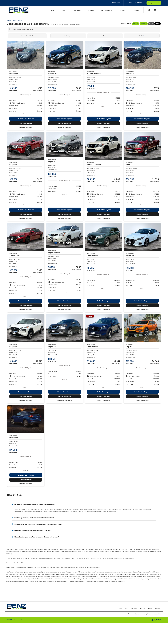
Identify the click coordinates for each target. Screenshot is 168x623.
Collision (123, 10)
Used (63, 10)
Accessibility (157, 614)
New (52, 10)
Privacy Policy (146, 614)
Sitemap (137, 614)
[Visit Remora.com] (156, 620)
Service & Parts (106, 10)
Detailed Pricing (24, 94)
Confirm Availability (26, 123)
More (24, 114)
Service (142, 609)
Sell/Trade (76, 10)
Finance (91, 10)
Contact (136, 10)
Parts (150, 609)
